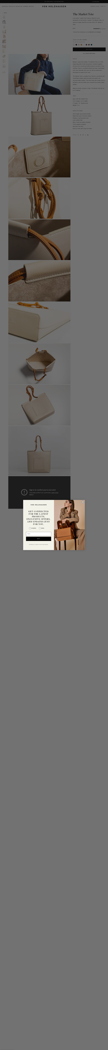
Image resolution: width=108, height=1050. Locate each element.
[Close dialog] (82, 502)
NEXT (38, 538)
